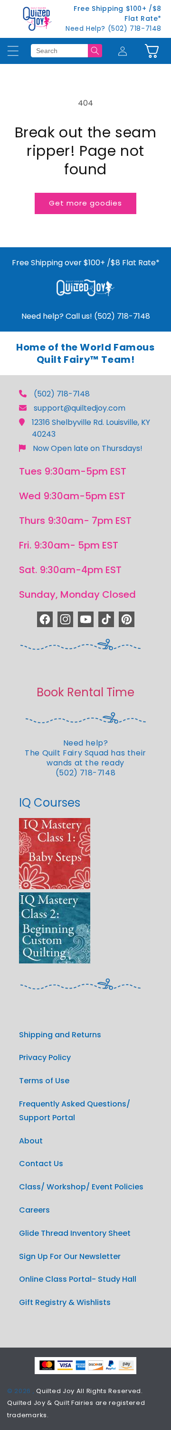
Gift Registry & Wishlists (65, 1302)
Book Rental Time (85, 692)
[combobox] (59, 50)
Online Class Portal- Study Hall (77, 1279)
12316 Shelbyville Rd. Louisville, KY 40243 (91, 428)
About (31, 1140)
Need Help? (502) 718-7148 (114, 28)
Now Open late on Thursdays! (87, 448)
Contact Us (41, 1163)
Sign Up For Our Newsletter (70, 1256)
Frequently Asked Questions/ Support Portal (74, 1110)
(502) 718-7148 (62, 393)
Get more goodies (85, 203)
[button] (151, 51)
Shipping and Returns (60, 1034)
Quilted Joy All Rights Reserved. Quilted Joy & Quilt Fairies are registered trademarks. (76, 1403)
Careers (34, 1210)
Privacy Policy (45, 1057)
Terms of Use (44, 1080)
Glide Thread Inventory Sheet (75, 1233)
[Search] (95, 50)
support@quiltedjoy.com (79, 408)
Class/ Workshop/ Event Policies (81, 1186)
